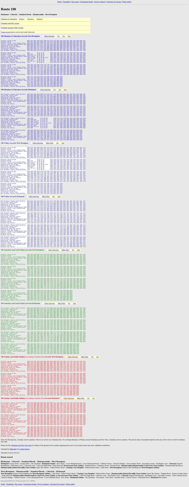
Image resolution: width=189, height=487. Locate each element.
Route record (5, 32)
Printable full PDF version (10, 23)
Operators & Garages (114, 2)
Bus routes (75, 2)
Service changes (99, 2)
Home (59, 2)
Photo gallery (127, 2)
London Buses (24, 449)
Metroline (13, 449)
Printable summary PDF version (12, 28)
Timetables (66, 2)
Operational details (86, 2)
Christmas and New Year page (21, 445)
